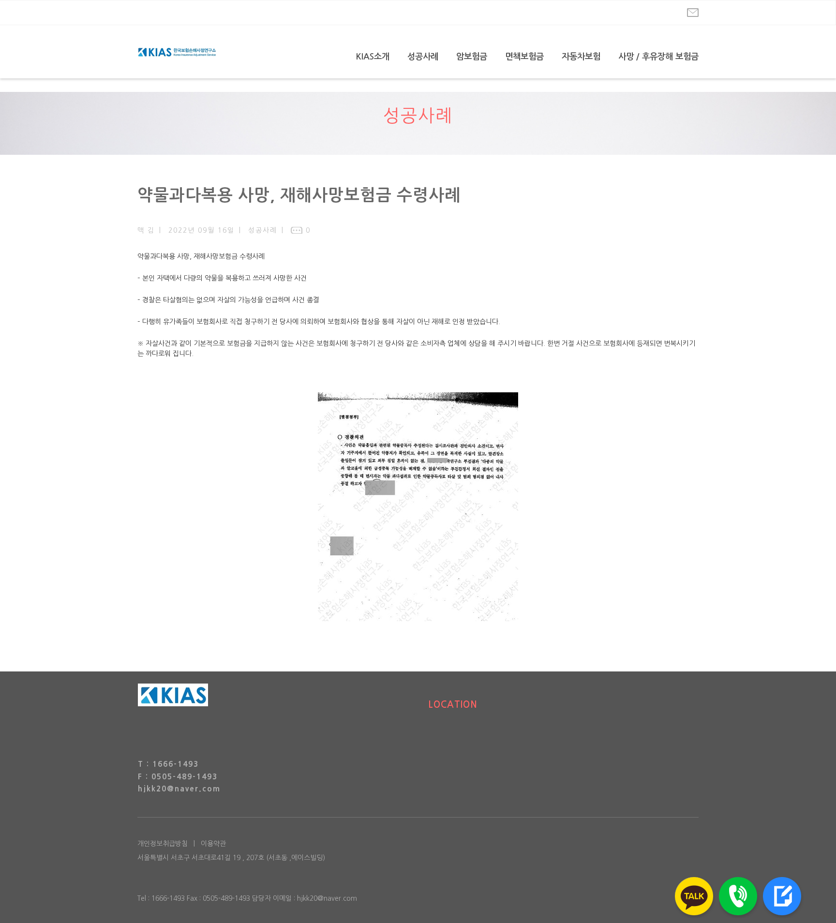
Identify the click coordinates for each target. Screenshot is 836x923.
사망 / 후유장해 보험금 (658, 56)
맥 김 (146, 230)
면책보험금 (524, 56)
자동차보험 (581, 56)
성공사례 (422, 56)
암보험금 (471, 56)
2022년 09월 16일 (201, 230)
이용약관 (213, 843)
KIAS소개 (372, 56)
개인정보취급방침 (162, 843)
